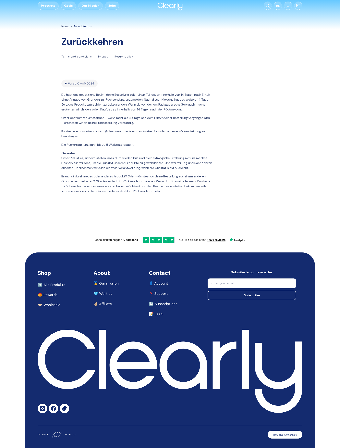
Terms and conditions (76, 56)
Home (65, 26)
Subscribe (252, 295)
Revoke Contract (285, 434)
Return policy (124, 56)
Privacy (103, 56)
